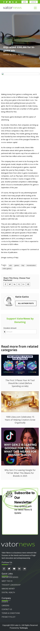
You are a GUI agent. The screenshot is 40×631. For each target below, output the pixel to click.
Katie (22, 54)
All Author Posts (26, 303)
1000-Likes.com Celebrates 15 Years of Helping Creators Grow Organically (20, 419)
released (9, 185)
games (16, 265)
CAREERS (5, 606)
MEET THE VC (7, 581)
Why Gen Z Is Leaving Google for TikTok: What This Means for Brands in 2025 (20, 473)
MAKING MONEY (8, 589)
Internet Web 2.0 (28, 39)
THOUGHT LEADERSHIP (11, 585)
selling (6, 100)
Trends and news (22, 42)
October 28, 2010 (9, 54)
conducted (20, 207)
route (32, 100)
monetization (31, 265)
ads (10, 265)
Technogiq (24, 628)
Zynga (13, 210)
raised (31, 131)
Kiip (23, 265)
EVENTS (5, 602)
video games (7, 268)
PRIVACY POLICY (8, 617)
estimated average (8, 213)
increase (31, 164)
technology (8, 42)
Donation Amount (9, 328)
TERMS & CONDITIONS (11, 613)
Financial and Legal (11, 39)
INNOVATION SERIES (10, 577)
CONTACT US (7, 609)
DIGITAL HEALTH (8, 592)
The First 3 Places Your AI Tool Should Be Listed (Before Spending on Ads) (20, 383)
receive (3, 142)
